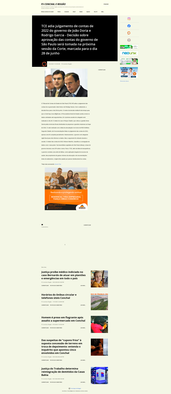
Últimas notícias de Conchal (47, 11)
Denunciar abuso (124, 81)
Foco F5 (95, 11)
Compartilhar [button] (101, 69)
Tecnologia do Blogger (75, 388)
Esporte (88, 11)
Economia (67, 11)
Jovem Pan (58, 164)
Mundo (80, 11)
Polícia (59, 11)
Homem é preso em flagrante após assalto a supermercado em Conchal (63, 319)
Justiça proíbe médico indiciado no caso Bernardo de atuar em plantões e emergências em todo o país (63, 275)
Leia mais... (83, 285)
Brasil (74, 11)
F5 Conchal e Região (53, 4)
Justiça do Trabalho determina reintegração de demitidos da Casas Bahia (63, 372)
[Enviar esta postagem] (42, 225)
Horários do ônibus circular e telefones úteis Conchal (58, 296)
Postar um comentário (56, 285)
